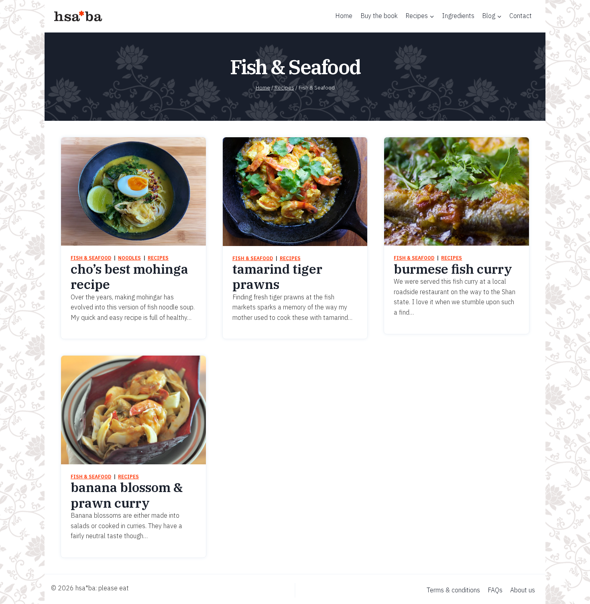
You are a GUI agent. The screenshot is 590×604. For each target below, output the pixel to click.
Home (343, 16)
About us (522, 590)
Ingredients (458, 16)
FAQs (495, 590)
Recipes (158, 258)
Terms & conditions (453, 590)
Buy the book (379, 16)
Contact (520, 16)
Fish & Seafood (91, 258)
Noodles (129, 258)
